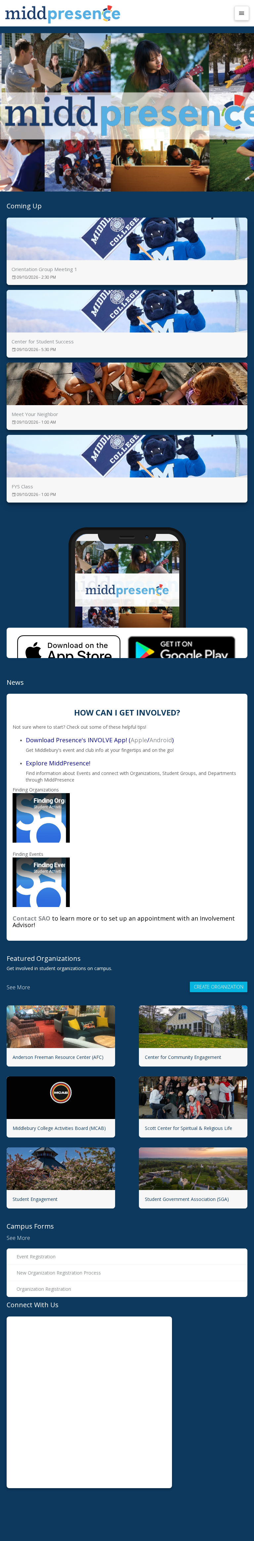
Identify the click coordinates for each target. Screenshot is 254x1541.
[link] (127, 251)
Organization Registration (44, 1289)
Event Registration (36, 1256)
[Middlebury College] (118, 13)
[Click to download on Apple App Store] (68, 642)
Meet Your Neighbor (35, 414)
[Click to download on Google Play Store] (181, 642)
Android (160, 740)
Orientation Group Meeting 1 (44, 269)
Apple (139, 740)
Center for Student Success (43, 341)
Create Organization (218, 987)
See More (18, 987)
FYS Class (22, 486)
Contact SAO (31, 918)
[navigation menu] (241, 13)
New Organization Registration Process (59, 1273)
